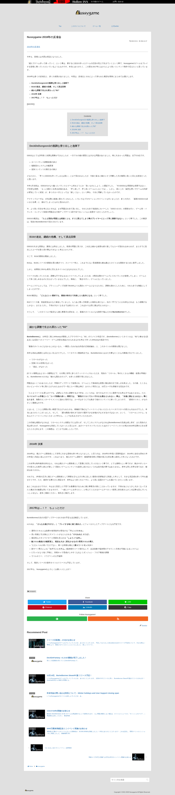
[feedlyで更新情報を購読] (57, 618)
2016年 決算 (76, 129)
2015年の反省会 (33, 47)
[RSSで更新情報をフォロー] (118, 618)
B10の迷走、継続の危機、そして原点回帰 (87, 123)
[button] (147, 780)
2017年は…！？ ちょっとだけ (83, 133)
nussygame (32, 591)
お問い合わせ (118, 2)
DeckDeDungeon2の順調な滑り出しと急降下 (88, 120)
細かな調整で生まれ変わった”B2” (84, 126)
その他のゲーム (97, 2)
